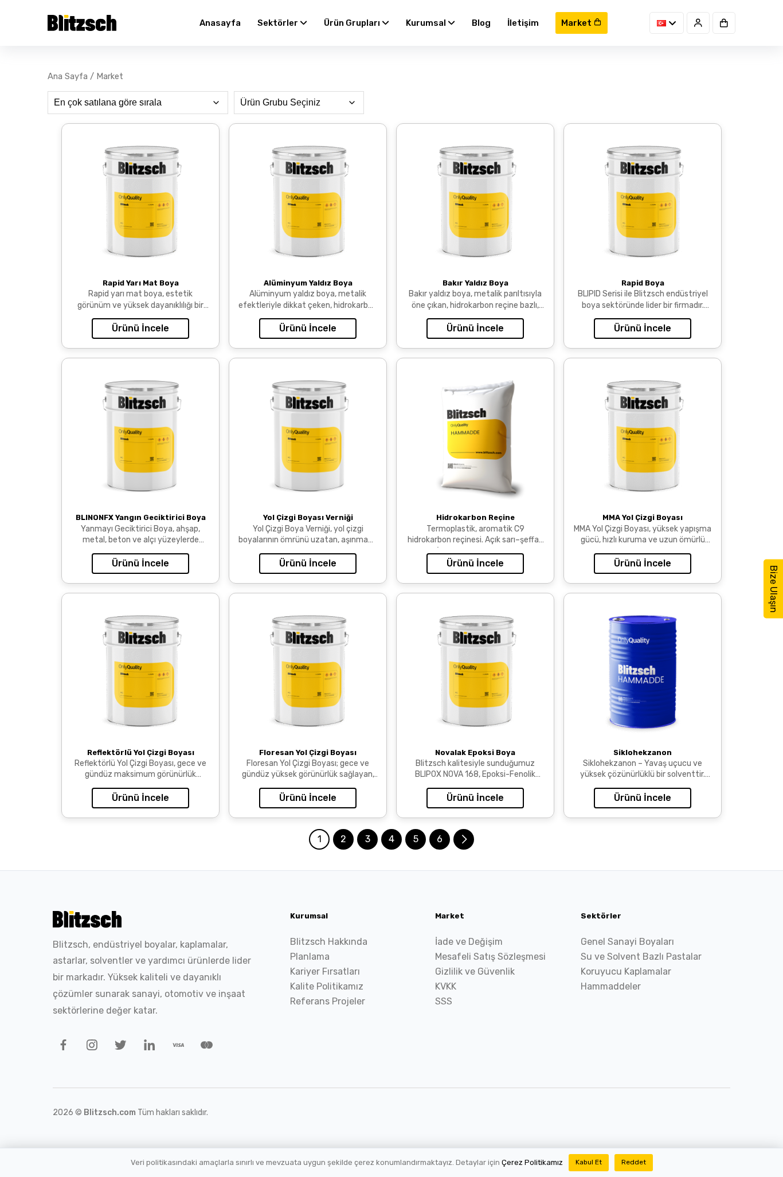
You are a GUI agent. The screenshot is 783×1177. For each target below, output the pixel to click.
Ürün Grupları (353, 23)
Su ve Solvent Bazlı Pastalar (641, 956)
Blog (481, 23)
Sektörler (278, 23)
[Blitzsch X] (118, 1047)
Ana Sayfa (68, 76)
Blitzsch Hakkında (328, 941)
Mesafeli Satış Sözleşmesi (490, 956)
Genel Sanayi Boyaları (627, 941)
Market (577, 23)
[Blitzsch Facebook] (61, 1047)
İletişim (523, 23)
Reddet (633, 1162)
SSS (443, 1001)
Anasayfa (220, 23)
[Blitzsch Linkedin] (147, 1047)
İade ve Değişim (469, 941)
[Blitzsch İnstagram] (90, 1047)
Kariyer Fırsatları (325, 971)
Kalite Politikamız (326, 986)
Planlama (310, 956)
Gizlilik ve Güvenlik (475, 971)
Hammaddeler (611, 986)
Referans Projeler (327, 1001)
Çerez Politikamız (532, 1162)
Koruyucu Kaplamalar (626, 971)
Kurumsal (427, 23)
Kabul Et (588, 1162)
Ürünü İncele (140, 328)
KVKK (445, 986)
